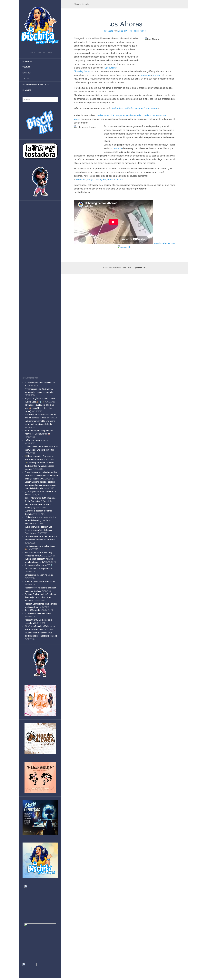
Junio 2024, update (33, 610)
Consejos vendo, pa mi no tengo (39, 575)
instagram (146, 75)
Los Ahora (110, 67)
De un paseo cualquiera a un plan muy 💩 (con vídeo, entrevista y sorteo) (39, 408)
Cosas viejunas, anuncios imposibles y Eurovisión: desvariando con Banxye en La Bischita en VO (41, 475)
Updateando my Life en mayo (38, 613)
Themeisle (142, 268)
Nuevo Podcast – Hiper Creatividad (40, 581)
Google (90, 179)
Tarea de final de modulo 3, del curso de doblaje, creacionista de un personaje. (41, 597)
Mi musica (27, 90)
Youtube (26, 67)
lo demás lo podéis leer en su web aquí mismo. (135, 108)
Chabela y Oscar (82, 71)
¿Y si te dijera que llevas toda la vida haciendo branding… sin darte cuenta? (40, 520)
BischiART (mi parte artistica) (36, 84)
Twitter (26, 79)
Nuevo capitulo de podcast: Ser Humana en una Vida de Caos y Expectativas (38, 530)
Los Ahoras (125, 23)
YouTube (157, 75)
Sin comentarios (138, 31)
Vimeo (120, 179)
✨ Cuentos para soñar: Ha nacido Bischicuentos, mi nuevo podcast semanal (39, 466)
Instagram (27, 61)
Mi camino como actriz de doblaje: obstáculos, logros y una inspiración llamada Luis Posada (40, 485)
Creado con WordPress (112, 268)
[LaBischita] (40, 26)
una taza (118, 148)
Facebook (27, 73)
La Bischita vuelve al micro (36, 440)
